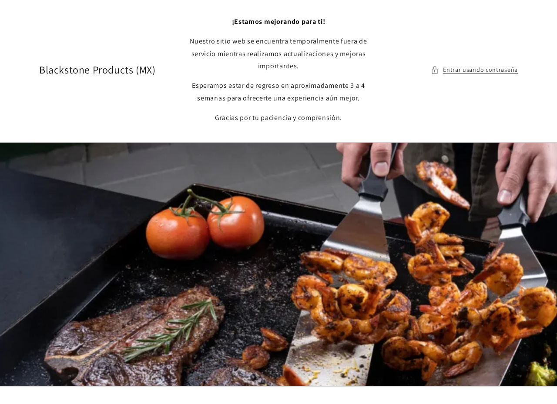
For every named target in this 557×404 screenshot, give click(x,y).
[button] (474, 69)
